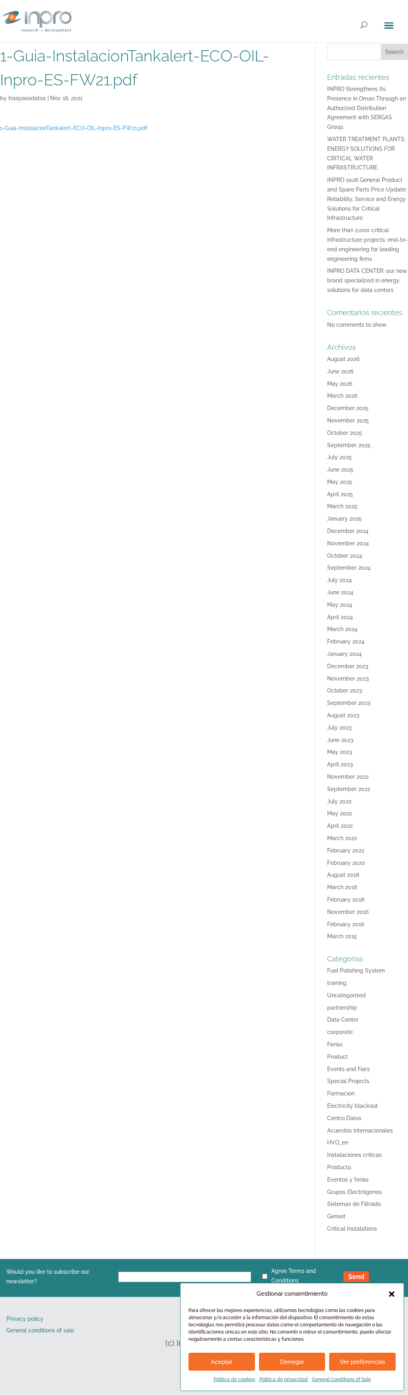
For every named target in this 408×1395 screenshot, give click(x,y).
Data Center (343, 1019)
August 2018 (343, 875)
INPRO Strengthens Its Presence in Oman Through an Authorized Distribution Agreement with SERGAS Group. (366, 108)
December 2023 (348, 666)
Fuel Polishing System (356, 970)
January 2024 (344, 654)
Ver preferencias (362, 1361)
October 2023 (344, 690)
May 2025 (339, 482)
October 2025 (344, 433)
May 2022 (339, 813)
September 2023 (349, 703)
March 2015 (342, 936)
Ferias (335, 1044)
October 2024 (344, 555)
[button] (392, 1294)
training (337, 983)
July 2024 (339, 580)
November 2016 (348, 912)
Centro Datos (344, 1118)
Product (337, 1057)
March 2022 (342, 838)
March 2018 (342, 887)
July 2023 (339, 727)
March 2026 (342, 396)
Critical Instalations (352, 1228)
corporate (340, 1032)
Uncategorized (346, 995)
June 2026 (340, 371)
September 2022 (348, 789)
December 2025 (348, 408)
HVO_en (337, 1142)
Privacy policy (24, 1319)
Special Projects (348, 1081)
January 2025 (344, 518)
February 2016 (345, 924)
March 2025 (342, 506)
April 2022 (340, 826)
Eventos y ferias (348, 1179)
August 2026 (343, 359)
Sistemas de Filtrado (354, 1204)
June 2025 (340, 469)
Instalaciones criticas (354, 1155)
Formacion (341, 1093)
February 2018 (345, 899)
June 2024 (340, 592)
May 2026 (339, 384)
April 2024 (340, 617)
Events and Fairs (348, 1069)
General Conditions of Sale (341, 1379)
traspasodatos (27, 98)
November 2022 (348, 776)
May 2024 (339, 605)
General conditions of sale (40, 1330)
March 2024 (342, 629)
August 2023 (343, 715)
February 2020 (346, 863)
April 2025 (340, 494)
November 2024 (348, 543)
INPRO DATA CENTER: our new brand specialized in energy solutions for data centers (367, 280)
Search (394, 52)
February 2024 (346, 641)
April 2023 (340, 764)
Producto (339, 1167)
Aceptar (221, 1361)
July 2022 (339, 801)
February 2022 (345, 850)
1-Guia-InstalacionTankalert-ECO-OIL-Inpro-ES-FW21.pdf (73, 128)
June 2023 (340, 740)
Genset (336, 1216)
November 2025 (348, 420)
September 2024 (349, 567)
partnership (342, 1007)
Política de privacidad (283, 1379)
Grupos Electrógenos (354, 1192)
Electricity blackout (352, 1106)
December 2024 (348, 531)
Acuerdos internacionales (360, 1130)
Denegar (292, 1361)
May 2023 (339, 752)
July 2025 (339, 457)
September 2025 (349, 445)
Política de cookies (234, 1379)
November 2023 (348, 678)
